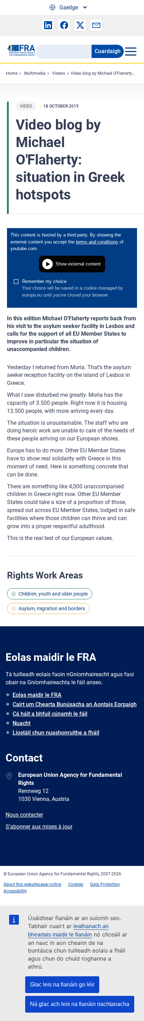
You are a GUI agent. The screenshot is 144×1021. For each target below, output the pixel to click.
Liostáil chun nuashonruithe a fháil (56, 732)
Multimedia (34, 73)
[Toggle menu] (130, 51)
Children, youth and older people (53, 594)
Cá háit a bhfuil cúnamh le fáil (50, 713)
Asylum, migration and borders (52, 608)
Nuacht (21, 723)
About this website (20, 884)
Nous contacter (24, 814)
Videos (58, 73)
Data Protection (105, 884)
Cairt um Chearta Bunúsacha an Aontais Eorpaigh (75, 704)
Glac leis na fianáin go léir (62, 984)
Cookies (75, 884)
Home (11, 73)
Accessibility (15, 891)
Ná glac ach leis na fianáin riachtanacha (79, 1004)
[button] (48, 25)
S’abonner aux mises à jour (39, 826)
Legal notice (49, 884)
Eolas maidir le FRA (37, 695)
